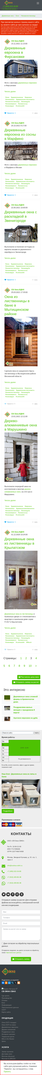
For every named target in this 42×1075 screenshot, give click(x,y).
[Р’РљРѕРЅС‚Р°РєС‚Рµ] (3, 982)
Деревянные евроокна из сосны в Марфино (20, 134)
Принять (7, 1072)
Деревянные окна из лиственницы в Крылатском (19, 543)
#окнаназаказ (9, 99)
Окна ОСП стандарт (9, 1022)
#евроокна (28, 97)
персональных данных (13, 952)
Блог (3, 1003)
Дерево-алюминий (8, 1029)
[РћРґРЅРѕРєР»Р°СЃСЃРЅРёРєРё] (6, 982)
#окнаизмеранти (10, 104)
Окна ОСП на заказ (9, 1025)
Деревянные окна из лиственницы (18, 614)
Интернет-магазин (8, 1034)
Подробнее (8, 811)
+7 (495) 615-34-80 (10, 6)
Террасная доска (8, 1036)
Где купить (5, 996)
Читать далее (10, 91)
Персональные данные (10, 1007)
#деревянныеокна (17, 97)
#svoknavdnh (20, 106)
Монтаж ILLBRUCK (8, 1058)
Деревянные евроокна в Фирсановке (14, 52)
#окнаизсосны (22, 104)
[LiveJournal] (12, 982)
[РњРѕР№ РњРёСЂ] (9, 982)
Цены (4, 1041)
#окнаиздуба (25, 101)
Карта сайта (6, 1012)
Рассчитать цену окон (29, 677)
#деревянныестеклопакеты (25, 99)
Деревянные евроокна (10, 1027)
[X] (15, 982)
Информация (7, 1005)
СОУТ (4, 1010)
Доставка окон (7, 1054)
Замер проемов (7, 1051)
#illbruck (29, 642)
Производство (7, 998)
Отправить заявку (22, 959)
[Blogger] (18, 982)
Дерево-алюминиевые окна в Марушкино (20, 425)
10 (30, 665)
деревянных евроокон (27, 83)
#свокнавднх (9, 106)
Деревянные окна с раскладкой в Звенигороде (20, 216)
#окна (7, 97)
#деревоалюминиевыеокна (25, 508)
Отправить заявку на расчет (27, 682)
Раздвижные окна (8, 1032)
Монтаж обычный (8, 1056)
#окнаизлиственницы (12, 101)
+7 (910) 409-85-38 (14, 877)
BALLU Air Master (8, 1039)
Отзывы (4, 1000)
